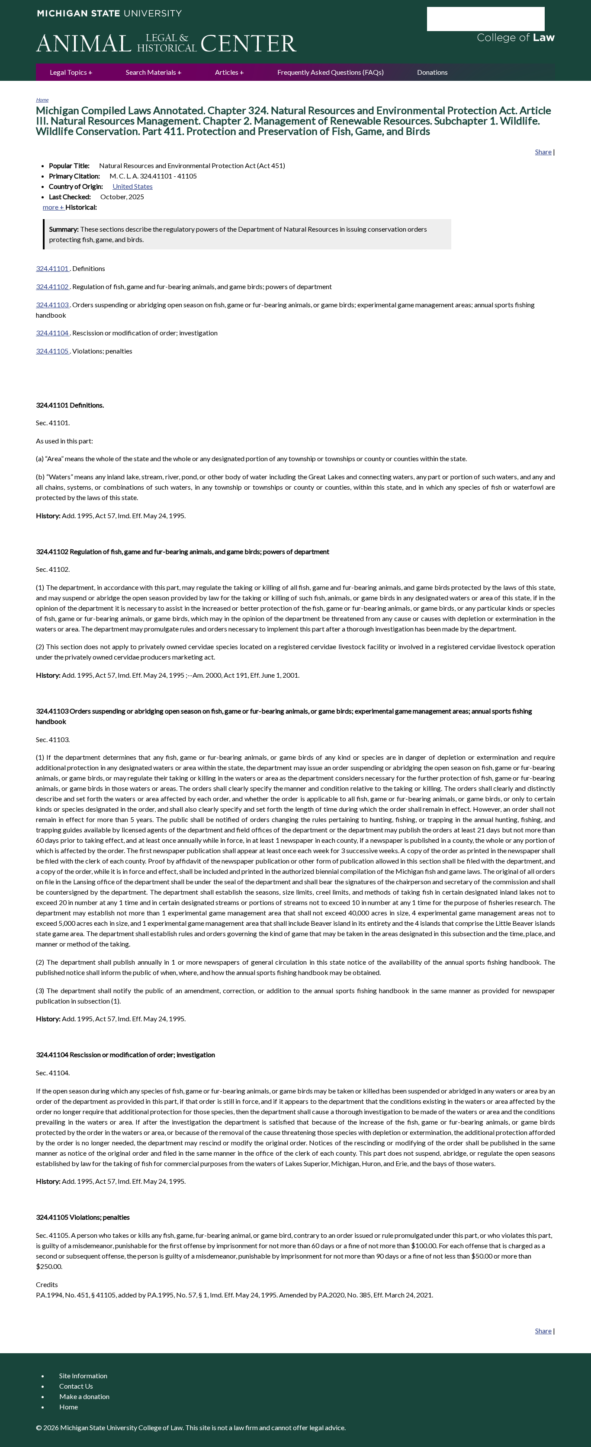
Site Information (83, 1375)
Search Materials (151, 72)
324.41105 (53, 351)
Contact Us (76, 1386)
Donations (432, 72)
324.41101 (53, 268)
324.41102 (53, 286)
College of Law (160, 1427)
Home (42, 99)
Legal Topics (68, 72)
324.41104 (53, 332)
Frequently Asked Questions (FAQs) (330, 72)
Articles (226, 72)
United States (132, 186)
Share (543, 151)
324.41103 (53, 304)
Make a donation (84, 1396)
